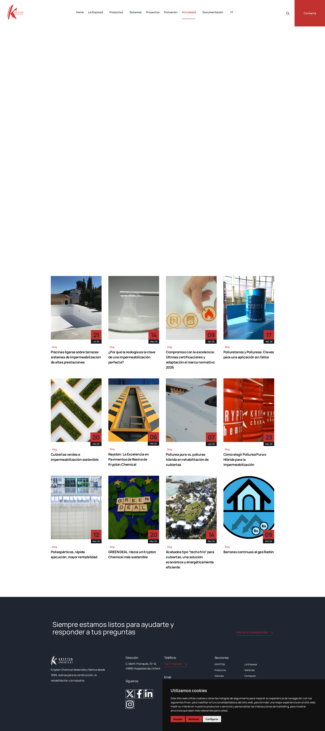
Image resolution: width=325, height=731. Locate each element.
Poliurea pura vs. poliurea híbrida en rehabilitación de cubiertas (187, 459)
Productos (116, 12)
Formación (171, 12)
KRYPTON (220, 664)
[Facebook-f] (139, 693)
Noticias (219, 675)
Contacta (310, 13)
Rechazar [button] (194, 719)
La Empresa (95, 12)
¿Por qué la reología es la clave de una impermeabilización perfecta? (131, 357)
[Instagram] (129, 704)
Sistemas (135, 12)
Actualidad (189, 12)
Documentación (212, 12)
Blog (54, 347)
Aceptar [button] (177, 719)
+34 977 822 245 (173, 663)
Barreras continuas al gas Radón (248, 552)
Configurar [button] (211, 719)
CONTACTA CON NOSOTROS (251, 632)
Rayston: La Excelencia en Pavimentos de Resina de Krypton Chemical (128, 459)
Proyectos (153, 12)
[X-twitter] (130, 693)
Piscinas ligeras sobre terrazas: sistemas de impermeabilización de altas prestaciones (76, 357)
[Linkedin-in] (148, 693)
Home (80, 12)
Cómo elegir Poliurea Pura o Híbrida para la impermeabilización (244, 459)
